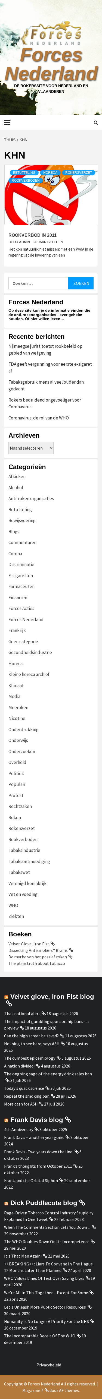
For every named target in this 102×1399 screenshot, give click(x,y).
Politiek (16, 773)
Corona (15, 554)
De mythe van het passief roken (37, 956)
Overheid (17, 762)
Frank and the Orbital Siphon (31, 1180)
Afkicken (17, 476)
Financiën (17, 598)
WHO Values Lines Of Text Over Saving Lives (44, 1278)
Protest (15, 795)
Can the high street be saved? (31, 1035)
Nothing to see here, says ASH (32, 1043)
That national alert (22, 1013)
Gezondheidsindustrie (30, 652)
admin (25, 242)
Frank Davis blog (36, 1119)
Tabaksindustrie (24, 850)
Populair (16, 784)
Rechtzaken (20, 806)
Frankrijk (17, 630)
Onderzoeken (21, 751)
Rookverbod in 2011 (32, 235)
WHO (13, 905)
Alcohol (15, 488)
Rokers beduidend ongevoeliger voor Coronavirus (44, 403)
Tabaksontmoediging (29, 861)
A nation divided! (19, 1066)
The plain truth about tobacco (36, 963)
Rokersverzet (78, 173)
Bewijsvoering (22, 520)
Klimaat (16, 686)
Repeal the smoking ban (27, 1096)
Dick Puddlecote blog (43, 1203)
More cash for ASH (21, 1104)
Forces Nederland (51, 64)
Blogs (13, 532)
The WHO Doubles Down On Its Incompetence (46, 1241)
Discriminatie (21, 564)
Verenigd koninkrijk (27, 883)
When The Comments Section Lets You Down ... (47, 1227)
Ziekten (16, 916)
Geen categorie (23, 642)
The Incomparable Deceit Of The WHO (39, 1335)
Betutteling (24, 173)
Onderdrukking (23, 729)
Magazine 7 (32, 1390)
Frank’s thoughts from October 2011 (38, 1166)
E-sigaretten (20, 576)
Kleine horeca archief (29, 674)
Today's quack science (24, 1088)
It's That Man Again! (23, 1256)
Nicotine (16, 718)
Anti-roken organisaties (31, 498)
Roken (14, 817)
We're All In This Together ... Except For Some (46, 1292)
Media (14, 696)
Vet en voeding (23, 894)
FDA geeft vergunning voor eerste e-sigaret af (50, 367)
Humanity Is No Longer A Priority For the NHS (46, 1321)
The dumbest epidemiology (29, 1058)
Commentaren (22, 542)
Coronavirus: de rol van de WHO (38, 418)
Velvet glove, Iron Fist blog (52, 996)
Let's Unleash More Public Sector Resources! (45, 1307)
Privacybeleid (48, 1365)
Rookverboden (26, 180)
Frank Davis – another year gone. (34, 1137)
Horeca (50, 173)
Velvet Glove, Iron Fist (28, 943)
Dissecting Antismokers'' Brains (38, 950)
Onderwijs (18, 740)
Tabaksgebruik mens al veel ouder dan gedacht (46, 385)
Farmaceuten (21, 586)
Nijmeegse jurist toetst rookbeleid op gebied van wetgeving (45, 349)
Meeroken (18, 707)
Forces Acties (21, 608)
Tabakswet (19, 872)
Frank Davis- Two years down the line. (38, 1151)
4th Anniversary (18, 1129)
